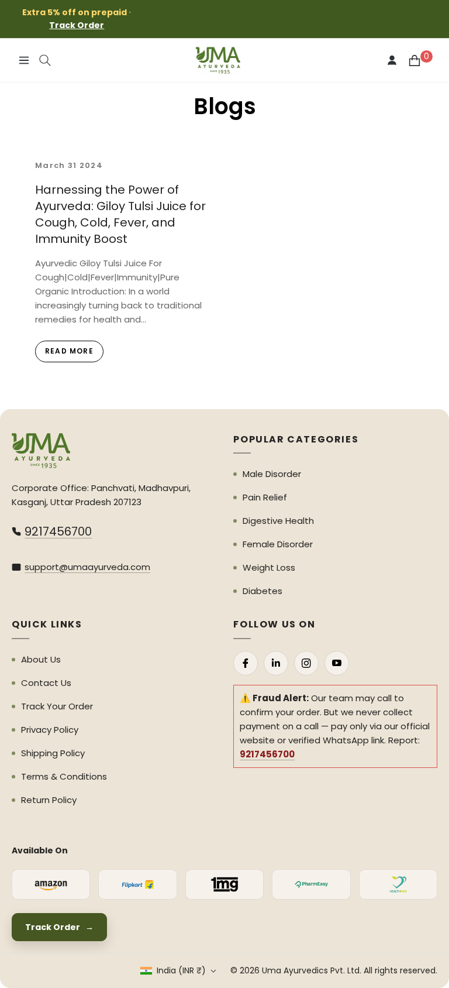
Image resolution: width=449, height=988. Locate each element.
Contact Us (46, 683)
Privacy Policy (49, 729)
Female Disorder (278, 544)
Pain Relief (265, 497)
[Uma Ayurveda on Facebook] (245, 663)
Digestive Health (278, 520)
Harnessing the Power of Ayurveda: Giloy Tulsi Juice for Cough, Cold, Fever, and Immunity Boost (120, 214)
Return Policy (49, 800)
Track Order (76, 25)
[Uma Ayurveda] (41, 450)
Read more (69, 351)
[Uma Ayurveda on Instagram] (306, 663)
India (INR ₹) (181, 970)
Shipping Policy (53, 753)
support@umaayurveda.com (87, 567)
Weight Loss (269, 567)
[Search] (45, 60)
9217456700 (58, 531)
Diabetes (262, 591)
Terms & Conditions (64, 776)
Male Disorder (272, 474)
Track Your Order (57, 706)
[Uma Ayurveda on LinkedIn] (276, 663)
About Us (41, 659)
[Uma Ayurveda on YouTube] (336, 663)
